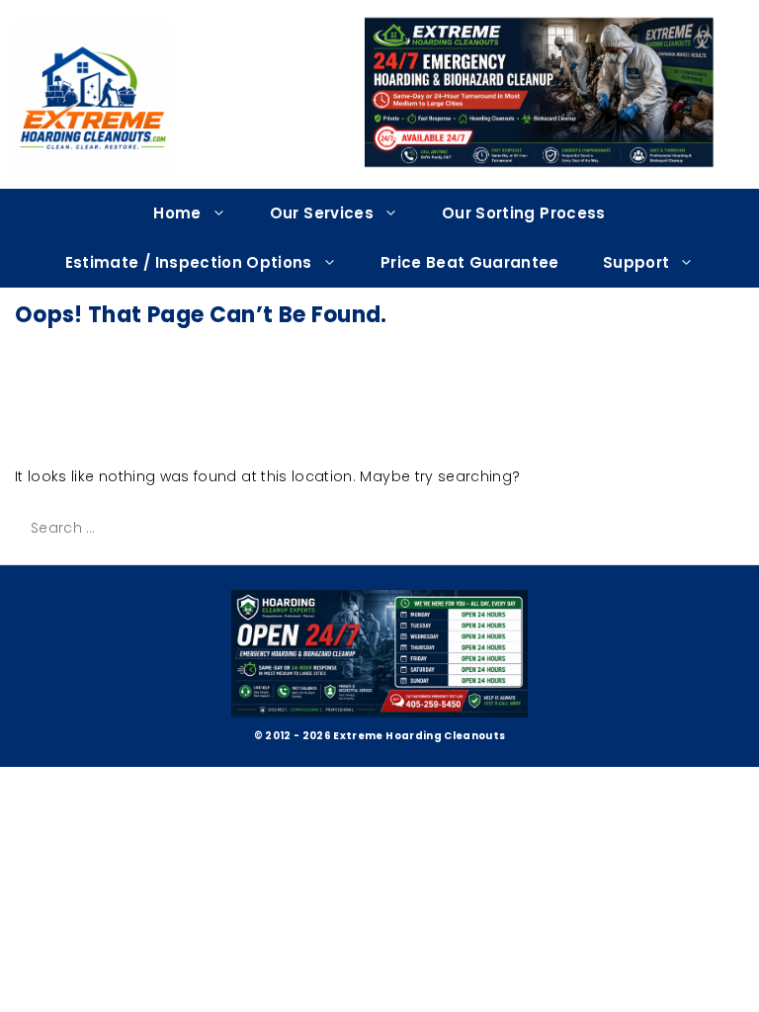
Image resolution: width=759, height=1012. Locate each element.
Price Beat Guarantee (469, 262)
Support (636, 262)
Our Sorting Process (524, 213)
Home (177, 213)
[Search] (346, 528)
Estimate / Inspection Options (188, 262)
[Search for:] (167, 528)
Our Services (322, 213)
